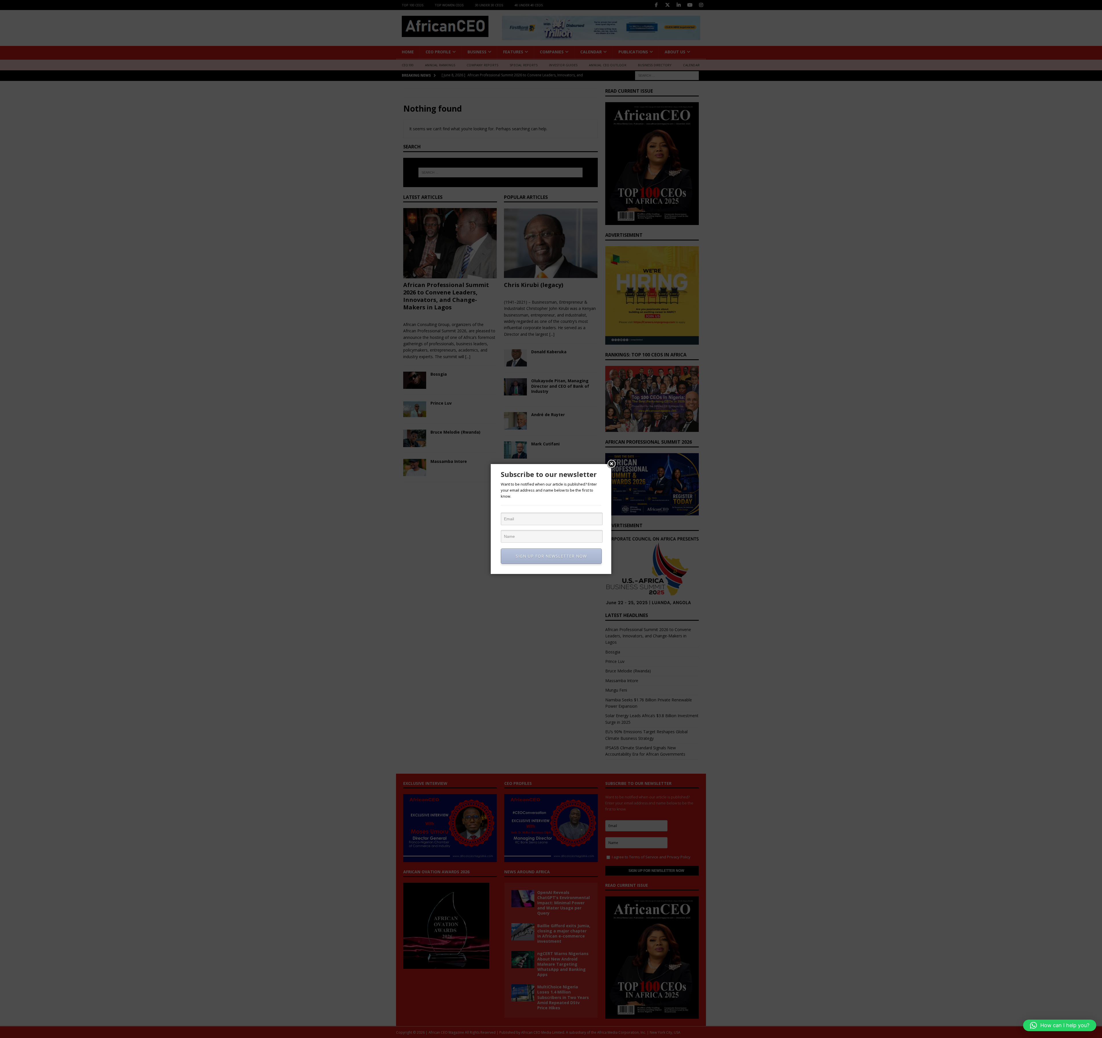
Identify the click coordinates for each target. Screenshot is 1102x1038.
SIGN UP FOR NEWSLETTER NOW (551, 556)
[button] (1059, 1025)
